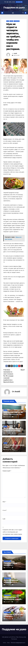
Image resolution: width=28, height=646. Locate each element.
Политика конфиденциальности (18, 642)
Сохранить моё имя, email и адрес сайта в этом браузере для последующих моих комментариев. (12, 532)
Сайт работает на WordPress (9, 637)
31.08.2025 (8, 567)
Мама (22, 370)
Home (4, 642)
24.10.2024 (8, 618)
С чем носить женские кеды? (14, 446)
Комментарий (7, 471)
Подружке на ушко (14, 7)
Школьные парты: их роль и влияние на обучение (13, 414)
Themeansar (14, 639)
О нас (8, 642)
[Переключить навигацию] (13, 13)
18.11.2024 (8, 601)
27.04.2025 (8, 584)
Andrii (15, 53)
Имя (4, 501)
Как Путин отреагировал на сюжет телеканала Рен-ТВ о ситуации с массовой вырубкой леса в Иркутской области (8, 376)
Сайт (4, 519)
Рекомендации (7, 561)
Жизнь (5, 410)
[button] (23, 13)
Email (5, 510)
